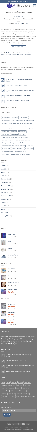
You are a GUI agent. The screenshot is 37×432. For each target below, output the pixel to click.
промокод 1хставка (25, 154)
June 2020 (4, 206)
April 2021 (4, 175)
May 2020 (4, 209)
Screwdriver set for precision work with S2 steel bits (20, 90)
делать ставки (5, 154)
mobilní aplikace (18, 54)
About (7, 427)
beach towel (27, 382)
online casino (23, 134)
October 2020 (5, 192)
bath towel (20, 382)
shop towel (19, 393)
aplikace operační (22, 52)
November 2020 (6, 189)
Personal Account (15, 137)
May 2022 (4, 172)
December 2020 (6, 186)
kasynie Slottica (5, 131)
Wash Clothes (31, 396)
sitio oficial (27, 140)
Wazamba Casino (6, 148)
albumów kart (14, 117)
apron (3, 382)
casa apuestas (17, 126)
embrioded (19, 385)
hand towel (4, 388)
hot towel (18, 388)
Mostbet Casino (5, 134)
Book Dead (20, 123)
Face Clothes (27, 385)
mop (28, 391)
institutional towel (26, 388)
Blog (21, 427)
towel (17, 396)
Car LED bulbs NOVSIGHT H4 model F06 (18, 100)
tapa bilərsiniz (15, 145)
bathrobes (14, 382)
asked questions (30, 120)
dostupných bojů (10, 54)
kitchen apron (14, 391)
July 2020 (4, 202)
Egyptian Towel (11, 385)
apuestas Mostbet (20, 120)
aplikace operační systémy (8, 120)
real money (4, 140)
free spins (13, 128)
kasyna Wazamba (29, 128)
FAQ (31, 427)
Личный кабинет (29, 148)
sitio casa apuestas (19, 140)
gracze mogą (20, 128)
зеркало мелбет (15, 154)
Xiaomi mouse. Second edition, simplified (18, 95)
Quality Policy (14, 427)
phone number (24, 137)
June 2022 (4, 169)
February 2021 (5, 179)
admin (26, 23)
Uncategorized (18, 16)
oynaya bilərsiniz (6, 137)
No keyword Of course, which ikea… (16, 85)
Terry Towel (11, 396)
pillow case (4, 393)
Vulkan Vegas (30, 145)
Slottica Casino (22, 143)
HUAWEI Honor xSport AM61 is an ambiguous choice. (19, 80)
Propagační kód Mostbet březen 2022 (18, 19)
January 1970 (5, 216)
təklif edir (22, 145)
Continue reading (18, 46)
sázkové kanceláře (26, 54)
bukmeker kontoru (28, 123)
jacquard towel (5, 391)
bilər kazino (4, 123)
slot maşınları (5, 143)
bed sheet (4, 385)
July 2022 (4, 165)
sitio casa (11, 140)
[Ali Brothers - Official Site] (18, 5)
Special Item (26, 393)
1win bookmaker (6, 117)
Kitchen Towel (22, 391)
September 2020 (6, 195)
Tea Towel (4, 396)
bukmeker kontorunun (7, 126)
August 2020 (5, 199)
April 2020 (4, 212)
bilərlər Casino (12, 123)
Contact (26, 427)
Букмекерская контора (17, 148)
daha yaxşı (25, 126)
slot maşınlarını (13, 143)
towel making (23, 396)
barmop (8, 382)
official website (14, 134)
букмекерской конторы (20, 151)
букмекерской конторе (7, 151)
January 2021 (5, 182)
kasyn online (14, 131)
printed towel (12, 393)
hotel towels (11, 388)
